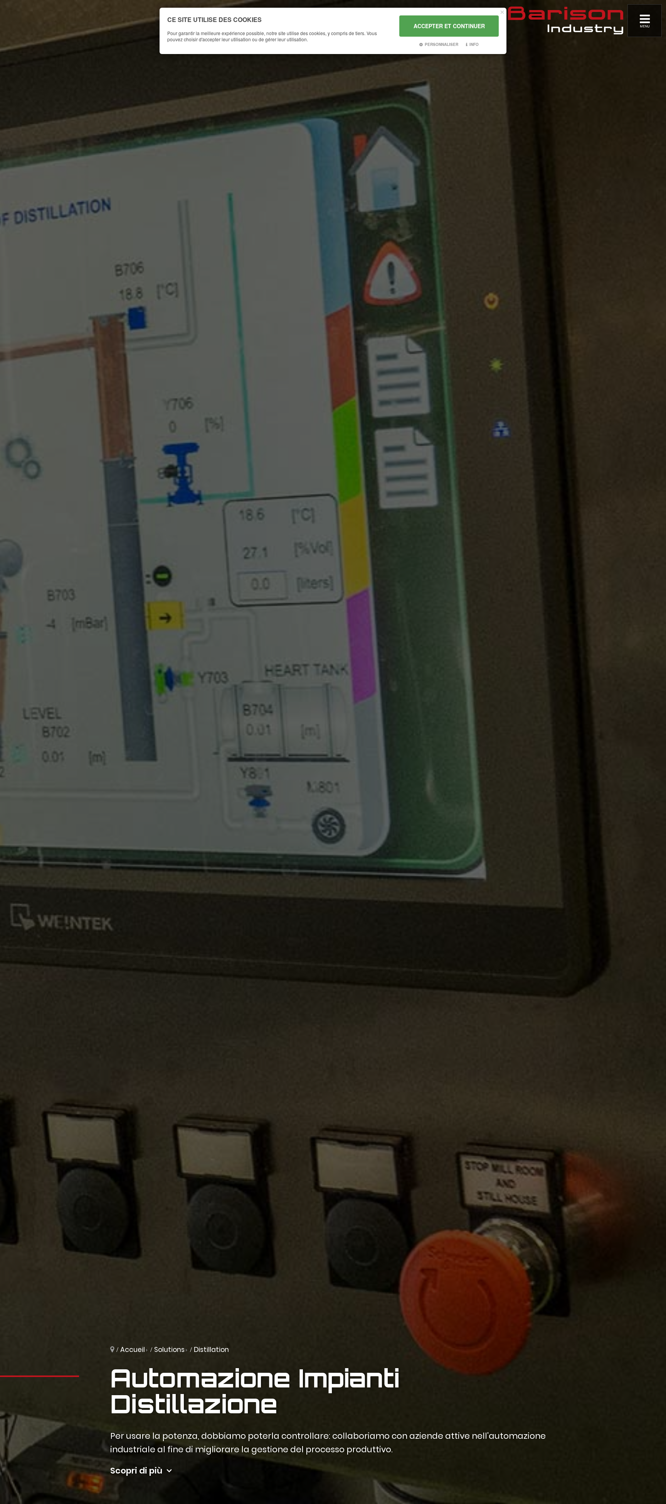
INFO (474, 44)
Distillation (211, 1349)
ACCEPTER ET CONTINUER (449, 26)
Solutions (169, 1349)
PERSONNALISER (441, 44)
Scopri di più (136, 1471)
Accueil (132, 1349)
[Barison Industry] (565, 20)
